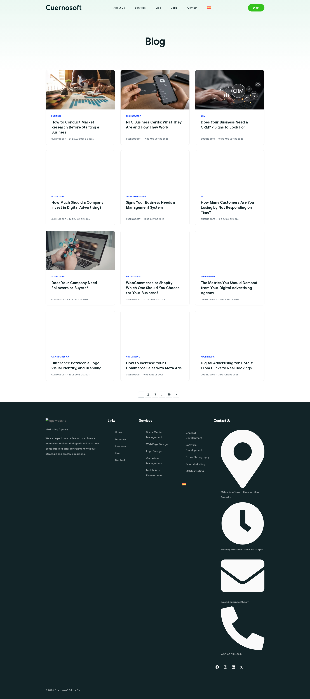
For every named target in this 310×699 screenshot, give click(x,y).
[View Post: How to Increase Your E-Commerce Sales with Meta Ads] (155, 330)
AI (202, 196)
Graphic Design (60, 357)
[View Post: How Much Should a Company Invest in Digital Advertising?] (80, 170)
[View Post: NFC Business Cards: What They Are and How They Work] (155, 89)
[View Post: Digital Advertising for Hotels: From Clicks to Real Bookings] (229, 330)
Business (56, 116)
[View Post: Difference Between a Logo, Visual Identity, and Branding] (80, 330)
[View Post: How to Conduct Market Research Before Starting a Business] (80, 89)
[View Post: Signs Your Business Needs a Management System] (155, 170)
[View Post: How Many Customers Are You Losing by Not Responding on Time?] (229, 170)
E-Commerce (133, 277)
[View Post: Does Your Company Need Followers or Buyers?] (80, 250)
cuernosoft (58, 139)
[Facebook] (217, 667)
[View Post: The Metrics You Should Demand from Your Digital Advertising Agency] (229, 250)
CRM (203, 116)
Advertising (58, 196)
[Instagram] (225, 667)
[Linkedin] (233, 667)
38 (169, 394)
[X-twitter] (241, 667)
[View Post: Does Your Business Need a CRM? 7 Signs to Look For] (229, 89)
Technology (133, 116)
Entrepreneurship (136, 196)
